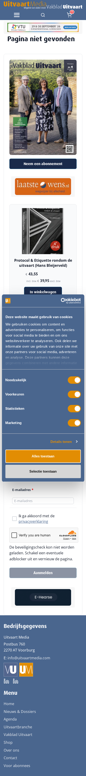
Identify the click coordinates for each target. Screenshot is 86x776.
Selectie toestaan (43, 471)
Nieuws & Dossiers (20, 711)
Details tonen (61, 442)
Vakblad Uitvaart (18, 734)
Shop (8, 742)
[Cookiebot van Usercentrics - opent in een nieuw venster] (61, 301)
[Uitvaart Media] (43, 5)
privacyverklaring (33, 521)
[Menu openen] (16, 15)
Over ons (11, 750)
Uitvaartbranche (18, 726)
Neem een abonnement (43, 163)
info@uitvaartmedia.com (29, 657)
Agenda (10, 719)
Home (9, 703)
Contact (10, 757)
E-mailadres (22, 489)
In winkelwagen (43, 292)
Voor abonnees (17, 765)
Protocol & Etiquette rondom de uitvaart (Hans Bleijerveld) (43, 263)
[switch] (74, 394)
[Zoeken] (43, 15)
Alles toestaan (43, 456)
